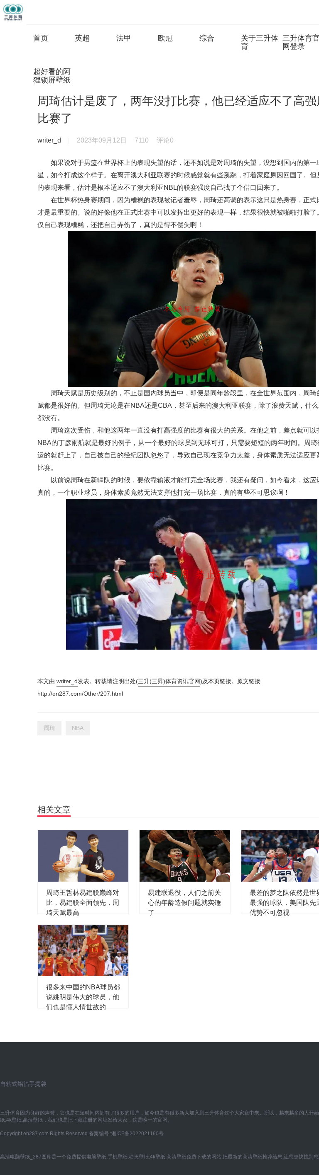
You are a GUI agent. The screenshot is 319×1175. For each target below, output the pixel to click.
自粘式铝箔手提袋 (23, 1084)
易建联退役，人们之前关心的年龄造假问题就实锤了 (184, 902)
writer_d (67, 681)
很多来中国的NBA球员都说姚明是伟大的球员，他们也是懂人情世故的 (83, 997)
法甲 (123, 38)
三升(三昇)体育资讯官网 (169, 681)
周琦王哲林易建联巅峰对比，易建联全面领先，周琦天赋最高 (82, 902)
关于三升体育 (259, 42)
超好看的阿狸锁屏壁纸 (52, 76)
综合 (206, 38)
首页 (40, 38)
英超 (82, 38)
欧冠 (165, 38)
